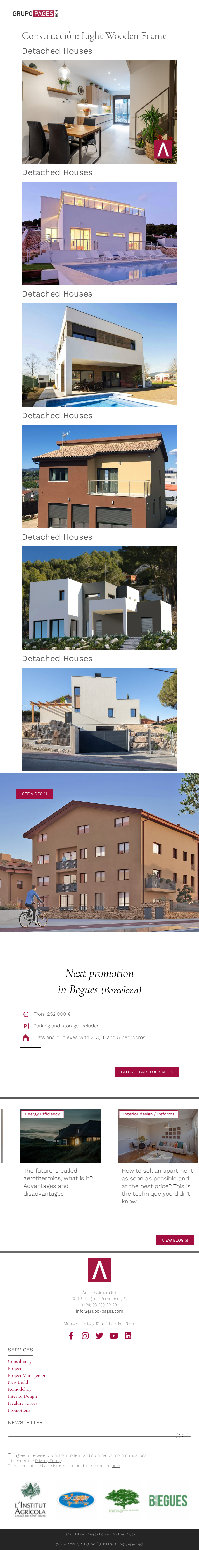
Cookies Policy (123, 1534)
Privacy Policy (48, 1460)
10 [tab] (125, 1226)
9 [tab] (119, 1226)
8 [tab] (113, 1226)
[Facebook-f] (71, 1336)
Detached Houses (57, 51)
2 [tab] (79, 1231)
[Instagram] (85, 1336)
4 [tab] (91, 1226)
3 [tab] (85, 1226)
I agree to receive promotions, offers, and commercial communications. (79, 1455)
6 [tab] (102, 1226)
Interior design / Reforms (139, 1114)
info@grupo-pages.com (99, 1311)
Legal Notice (74, 1534)
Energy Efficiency (32, 1114)
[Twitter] (99, 1336)
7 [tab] (108, 1226)
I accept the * (37, 1461)
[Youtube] (114, 1336)
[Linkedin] (128, 1336)
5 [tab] (96, 1226)
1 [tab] (74, 1226)
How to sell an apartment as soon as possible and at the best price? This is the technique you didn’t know (147, 1186)
